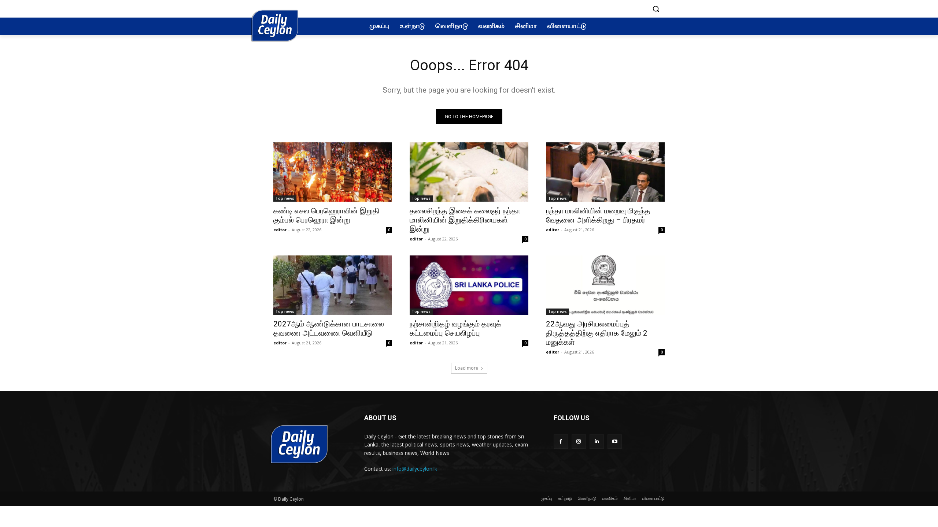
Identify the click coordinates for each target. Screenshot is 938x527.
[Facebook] (561, 441)
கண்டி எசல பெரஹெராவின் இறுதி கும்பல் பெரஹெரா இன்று (326, 215)
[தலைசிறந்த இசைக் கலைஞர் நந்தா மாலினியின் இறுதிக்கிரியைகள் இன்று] (469, 172)
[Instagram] (579, 441)
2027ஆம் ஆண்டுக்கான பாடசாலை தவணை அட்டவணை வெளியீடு (328, 328)
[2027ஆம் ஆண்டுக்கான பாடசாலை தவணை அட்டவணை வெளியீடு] (332, 285)
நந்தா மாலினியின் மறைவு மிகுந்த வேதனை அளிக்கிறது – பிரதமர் (598, 215)
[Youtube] (615, 441)
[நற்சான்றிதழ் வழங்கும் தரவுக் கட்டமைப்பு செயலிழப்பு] (469, 285)
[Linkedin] (597, 441)
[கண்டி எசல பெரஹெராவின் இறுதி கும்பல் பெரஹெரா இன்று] (332, 172)
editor (280, 229)
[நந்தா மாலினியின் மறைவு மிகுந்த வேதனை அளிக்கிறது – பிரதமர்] (605, 172)
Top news (285, 198)
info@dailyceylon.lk (414, 468)
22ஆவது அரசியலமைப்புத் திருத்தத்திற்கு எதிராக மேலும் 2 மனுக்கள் (596, 333)
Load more (466, 368)
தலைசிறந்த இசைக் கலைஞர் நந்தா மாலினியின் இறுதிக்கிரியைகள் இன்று (465, 219)
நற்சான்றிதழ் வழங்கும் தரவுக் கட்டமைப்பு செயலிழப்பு (455, 328)
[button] (656, 9)
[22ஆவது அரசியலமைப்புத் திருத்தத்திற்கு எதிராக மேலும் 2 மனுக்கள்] (605, 285)
